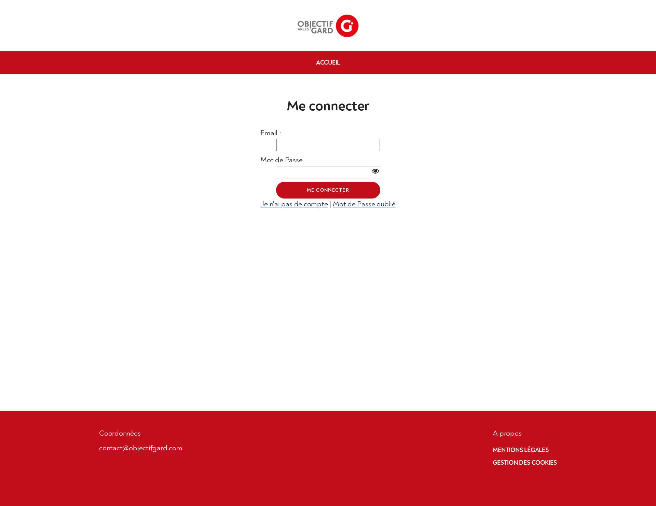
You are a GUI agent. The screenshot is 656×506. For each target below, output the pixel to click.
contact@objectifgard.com (140, 448)
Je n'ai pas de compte (294, 204)
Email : (270, 133)
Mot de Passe (281, 160)
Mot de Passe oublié (364, 204)
